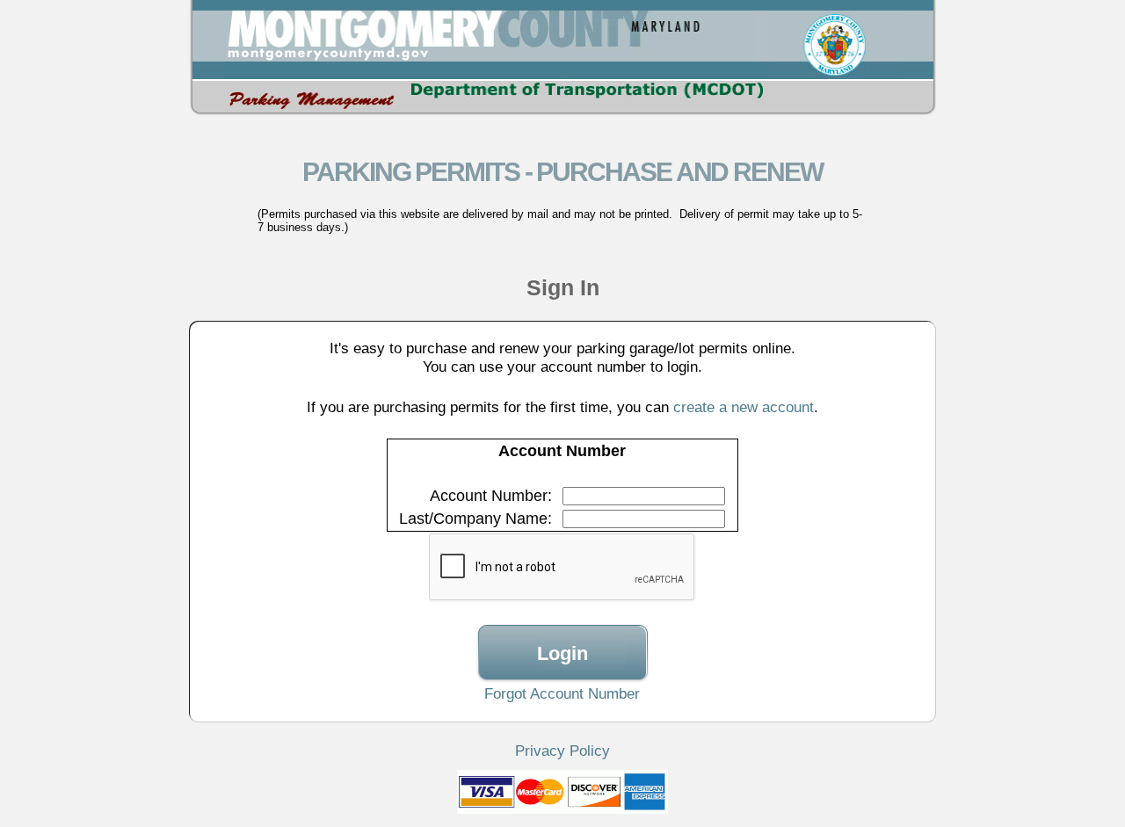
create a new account (743, 407)
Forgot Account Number (562, 693)
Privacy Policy (562, 751)
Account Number (489, 495)
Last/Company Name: (475, 518)
